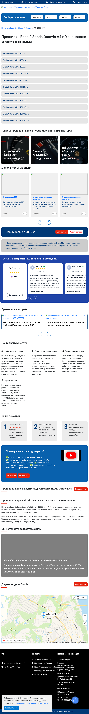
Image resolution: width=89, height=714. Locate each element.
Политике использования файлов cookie (31, 703)
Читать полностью (36, 291)
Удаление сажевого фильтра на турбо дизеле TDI (67, 678)
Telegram (25, 475)
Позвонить (11, 475)
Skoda (20, 28)
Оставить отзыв (15, 295)
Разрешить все (11, 708)
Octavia (28, 28)
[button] (49, 222)
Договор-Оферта (63, 659)
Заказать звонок (63, 688)
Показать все (80, 489)
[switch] (24, 213)
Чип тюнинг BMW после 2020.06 (66, 683)
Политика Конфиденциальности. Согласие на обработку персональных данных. (66, 666)
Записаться (61, 232)
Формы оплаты (63, 673)
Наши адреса (8, 2)
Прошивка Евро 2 (8, 28)
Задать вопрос (76, 232)
